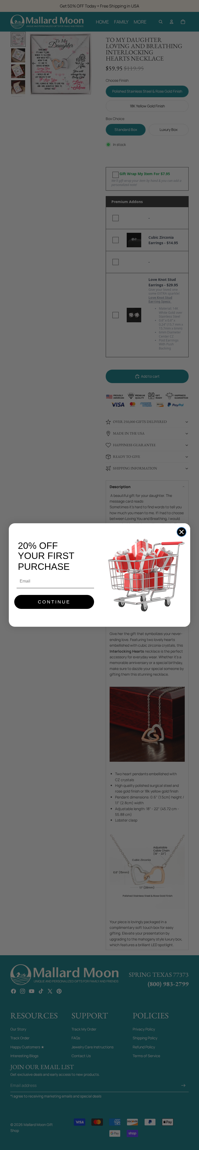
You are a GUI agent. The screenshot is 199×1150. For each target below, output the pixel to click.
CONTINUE (54, 601)
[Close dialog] (181, 531)
